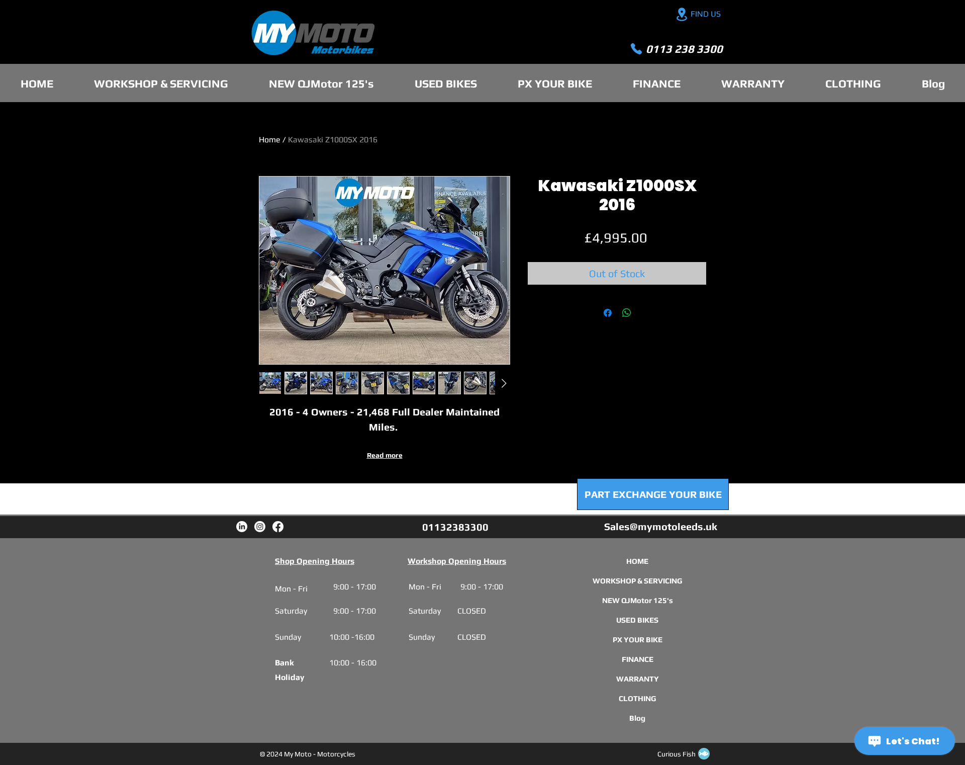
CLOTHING (637, 698)
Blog (637, 718)
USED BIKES (637, 620)
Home (269, 139)
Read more (385, 455)
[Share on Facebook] (608, 313)
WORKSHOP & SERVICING (637, 580)
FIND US (706, 14)
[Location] (681, 14)
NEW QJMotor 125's (637, 600)
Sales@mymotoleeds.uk (660, 526)
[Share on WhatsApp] (627, 313)
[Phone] (636, 49)
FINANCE (637, 659)
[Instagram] (259, 526)
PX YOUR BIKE (637, 639)
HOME (637, 561)
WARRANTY (637, 678)
